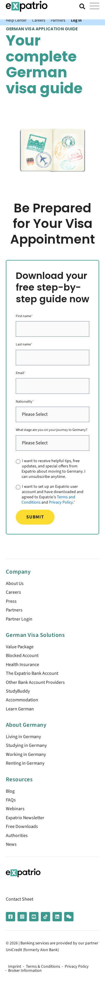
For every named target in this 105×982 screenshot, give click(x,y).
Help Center (16, 20)
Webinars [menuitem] (15, 808)
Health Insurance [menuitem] (22, 664)
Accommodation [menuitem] (22, 700)
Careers (38, 20)
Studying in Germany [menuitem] (26, 745)
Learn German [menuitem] (20, 709)
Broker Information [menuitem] (25, 971)
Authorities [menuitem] (17, 835)
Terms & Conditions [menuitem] (43, 966)
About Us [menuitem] (15, 583)
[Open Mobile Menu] (94, 6)
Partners (58, 20)
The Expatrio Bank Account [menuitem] (32, 673)
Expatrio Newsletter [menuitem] (25, 818)
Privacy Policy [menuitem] (77, 966)
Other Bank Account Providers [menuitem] (35, 682)
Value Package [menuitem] (20, 647)
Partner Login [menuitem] (19, 619)
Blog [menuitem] (10, 791)
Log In (76, 20)
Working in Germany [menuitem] (26, 754)
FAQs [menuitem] (11, 800)
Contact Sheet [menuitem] (19, 899)
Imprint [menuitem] (14, 966)
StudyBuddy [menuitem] (18, 691)
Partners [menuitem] (14, 610)
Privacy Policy (61, 502)
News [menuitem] (11, 844)
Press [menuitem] (11, 601)
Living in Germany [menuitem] (23, 736)
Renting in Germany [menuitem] (25, 763)
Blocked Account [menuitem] (22, 655)
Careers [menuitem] (13, 592)
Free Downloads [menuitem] (22, 826)
